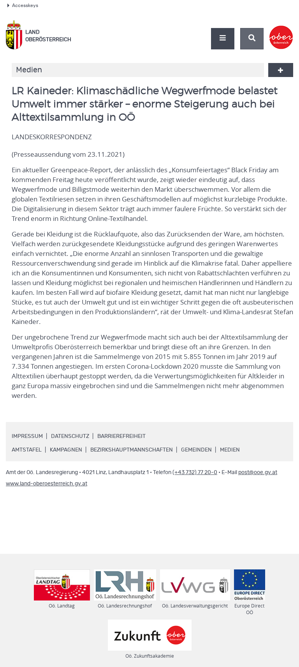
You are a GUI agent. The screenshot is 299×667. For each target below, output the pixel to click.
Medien (230, 450)
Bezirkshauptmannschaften (131, 450)
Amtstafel (27, 450)
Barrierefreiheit (121, 436)
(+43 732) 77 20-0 (194, 472)
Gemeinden (196, 450)
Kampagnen (66, 450)
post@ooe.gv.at (257, 472)
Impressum (27, 436)
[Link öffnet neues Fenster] (281, 31)
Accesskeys (25, 5)
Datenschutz (70, 436)
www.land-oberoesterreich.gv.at (46, 484)
